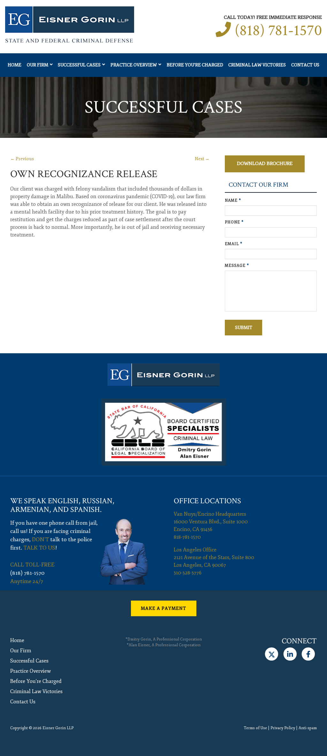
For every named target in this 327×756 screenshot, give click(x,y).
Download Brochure (265, 164)
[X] (271, 654)
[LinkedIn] (289, 654)
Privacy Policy (282, 728)
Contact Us (305, 65)
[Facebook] (308, 654)
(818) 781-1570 (278, 30)
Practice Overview (133, 65)
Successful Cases (79, 65)
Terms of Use (255, 728)
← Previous (22, 158)
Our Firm (37, 65)
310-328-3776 (188, 573)
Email (233, 244)
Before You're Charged (195, 65)
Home (14, 65)
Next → (202, 158)
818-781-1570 (187, 537)
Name (233, 200)
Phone (234, 222)
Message (237, 265)
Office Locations (207, 501)
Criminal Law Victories (257, 65)
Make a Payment (163, 608)
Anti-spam (308, 728)
